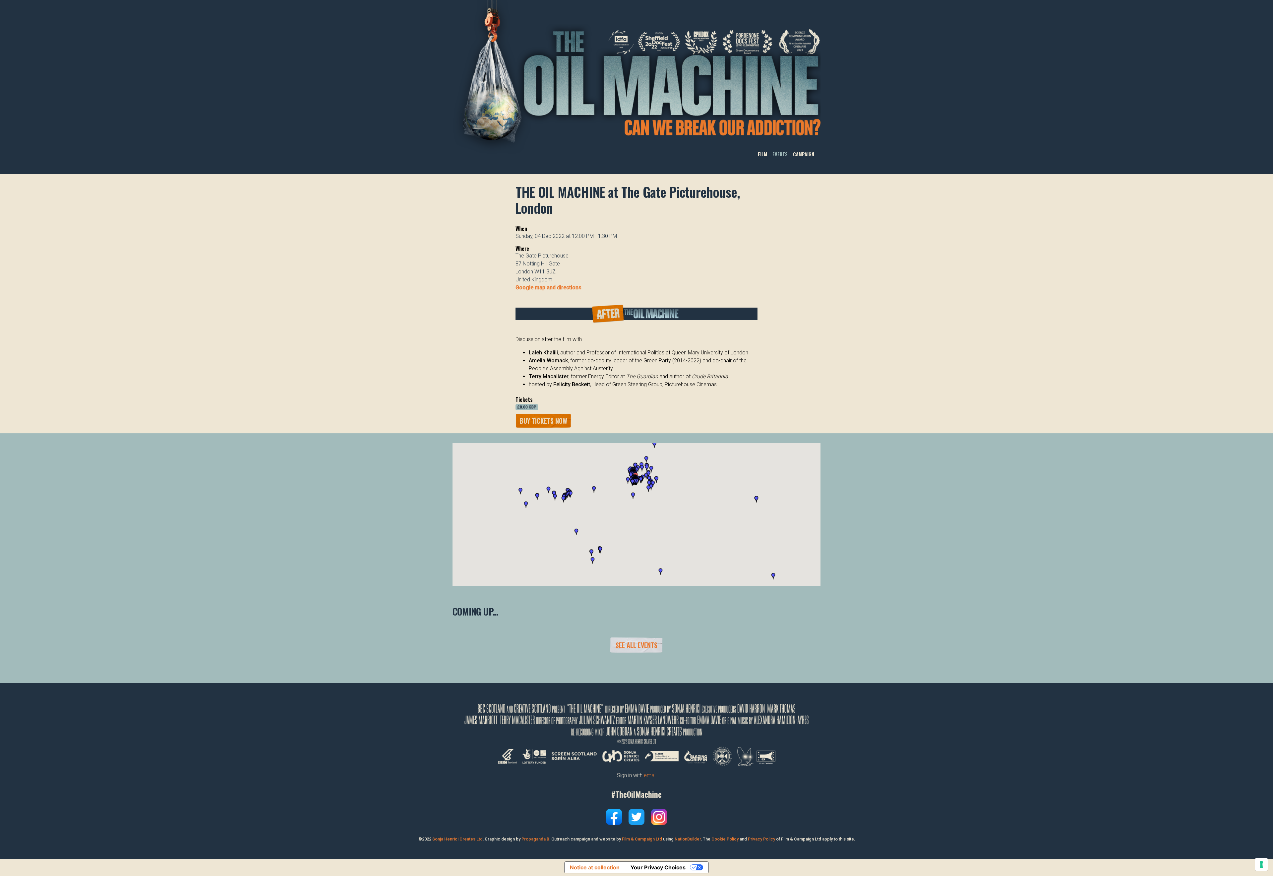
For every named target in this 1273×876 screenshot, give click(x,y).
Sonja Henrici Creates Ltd (457, 839)
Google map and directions (548, 287)
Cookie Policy (725, 839)
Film (762, 154)
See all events (636, 645)
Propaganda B (535, 839)
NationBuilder (688, 839)
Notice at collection (595, 867)
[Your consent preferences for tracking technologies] (1261, 864)
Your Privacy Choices (658, 867)
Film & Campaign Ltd (642, 839)
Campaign (803, 154)
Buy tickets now (543, 421)
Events (780, 154)
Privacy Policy (761, 839)
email (650, 775)
